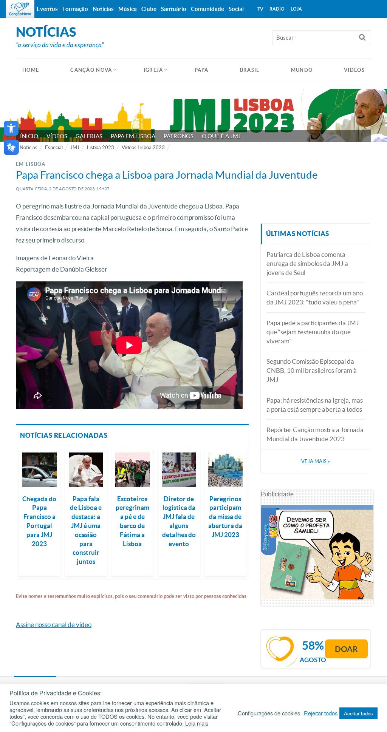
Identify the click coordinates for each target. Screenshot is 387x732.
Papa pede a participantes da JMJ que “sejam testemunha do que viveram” (312, 331)
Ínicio (29, 136)
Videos (354, 70)
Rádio (277, 8)
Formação (75, 9)
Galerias (89, 136)
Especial (54, 147)
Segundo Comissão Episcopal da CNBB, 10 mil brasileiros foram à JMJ (311, 370)
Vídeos (56, 136)
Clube (148, 9)
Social (236, 9)
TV (260, 8)
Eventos (47, 9)
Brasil (250, 70)
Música (127, 9)
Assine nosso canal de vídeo (53, 624)
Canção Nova (91, 70)
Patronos (179, 136)
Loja (296, 8)
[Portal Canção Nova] (20, 9)
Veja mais (315, 461)
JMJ (74, 147)
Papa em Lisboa (133, 136)
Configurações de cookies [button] (269, 713)
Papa (202, 70)
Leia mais (196, 723)
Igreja (153, 70)
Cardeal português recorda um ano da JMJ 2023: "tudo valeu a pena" (314, 297)
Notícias (28, 147)
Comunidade (207, 9)
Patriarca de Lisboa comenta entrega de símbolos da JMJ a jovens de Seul (307, 263)
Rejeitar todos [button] (320, 713)
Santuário (173, 9)
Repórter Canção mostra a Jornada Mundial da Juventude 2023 (315, 434)
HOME (30, 70)
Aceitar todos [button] (358, 713)
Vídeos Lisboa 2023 (143, 147)
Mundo (302, 70)
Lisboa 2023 (100, 147)
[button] (11, 128)
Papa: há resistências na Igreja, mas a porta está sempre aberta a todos (314, 405)
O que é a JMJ (221, 136)
